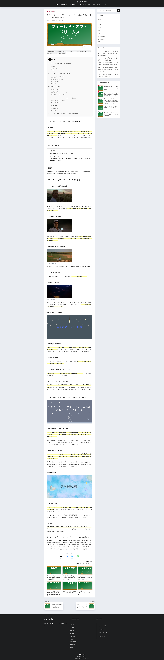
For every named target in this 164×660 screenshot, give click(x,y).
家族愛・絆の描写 (55, 91)
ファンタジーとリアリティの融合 (58, 94)
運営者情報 (102, 629)
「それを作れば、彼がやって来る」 (58, 100)
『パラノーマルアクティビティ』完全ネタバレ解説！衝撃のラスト (108, 75)
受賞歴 (52, 70)
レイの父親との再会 (55, 81)
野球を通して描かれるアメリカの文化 (59, 92)
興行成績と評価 (53, 105)
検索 (118, 10)
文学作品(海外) (72, 4)
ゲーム (106, 4)
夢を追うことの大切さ (55, 89)
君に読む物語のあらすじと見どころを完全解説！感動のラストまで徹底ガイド (108, 63)
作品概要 (53, 66)
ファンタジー (89, 563)
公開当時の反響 (54, 108)
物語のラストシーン (55, 83)
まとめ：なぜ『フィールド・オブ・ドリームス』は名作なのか (64, 113)
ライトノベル (100, 4)
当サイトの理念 (103, 626)
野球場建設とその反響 (55, 77)
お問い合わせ (102, 636)
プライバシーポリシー (104, 632)
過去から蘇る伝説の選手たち (57, 79)
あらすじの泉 (82, 2)
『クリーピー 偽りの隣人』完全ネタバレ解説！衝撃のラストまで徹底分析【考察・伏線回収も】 (108, 53)
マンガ (79, 4)
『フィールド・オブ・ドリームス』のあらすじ (60, 73)
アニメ (84, 4)
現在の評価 (53, 110)
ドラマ (89, 4)
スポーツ (82, 563)
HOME (83, 654)
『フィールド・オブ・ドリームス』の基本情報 (60, 63)
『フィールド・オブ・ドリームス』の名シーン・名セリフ (63, 98)
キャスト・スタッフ (55, 68)
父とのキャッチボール (55, 102)
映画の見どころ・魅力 (55, 86)
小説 (94, 4)
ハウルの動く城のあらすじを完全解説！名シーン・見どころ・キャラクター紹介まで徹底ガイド (108, 69)
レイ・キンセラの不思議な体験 (57, 76)
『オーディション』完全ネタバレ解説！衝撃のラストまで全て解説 (108, 59)
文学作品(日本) (63, 4)
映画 (57, 4)
